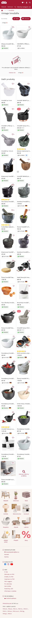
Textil (26, 500)
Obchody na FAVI (9, 574)
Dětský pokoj (6, 541)
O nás (6, 572)
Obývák (16, 527)
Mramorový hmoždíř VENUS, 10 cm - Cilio (13, 252)
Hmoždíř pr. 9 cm (6, 100)
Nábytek (3, 7)
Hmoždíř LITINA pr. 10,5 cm (9, 126)
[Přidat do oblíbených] (29, 27)
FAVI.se (10, 611)
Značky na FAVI (8, 576)
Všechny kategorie (23, 7)
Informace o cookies (10, 591)
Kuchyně (26, 514)
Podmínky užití (8, 588)
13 (13, 210)
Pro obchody (8, 584)
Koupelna (5, 527)
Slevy (26, 540)
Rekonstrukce (16, 514)
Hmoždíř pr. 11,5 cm (7, 151)
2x (25, 351)
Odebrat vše (12, 72)
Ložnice (26, 527)
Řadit (17, 18)
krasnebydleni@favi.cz (12, 552)
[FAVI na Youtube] (11, 564)
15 (13, 185)
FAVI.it (5, 611)
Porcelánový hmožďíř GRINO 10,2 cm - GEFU (14, 378)
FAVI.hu (20, 609)
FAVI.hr (26, 609)
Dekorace (10, 7)
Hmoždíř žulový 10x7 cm (24, 328)
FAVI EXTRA (7, 586)
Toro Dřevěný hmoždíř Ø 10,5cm (10, 302)
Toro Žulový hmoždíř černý (9, 201)
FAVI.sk (5, 609)
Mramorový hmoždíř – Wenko (10, 176)
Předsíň (16, 540)
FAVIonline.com (7, 603)
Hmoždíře (11, 10)
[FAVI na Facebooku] (5, 564)
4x (9, 224)
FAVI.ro (15, 609)
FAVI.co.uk (16, 611)
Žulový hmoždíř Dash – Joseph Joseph (13, 277)
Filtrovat (26, 18)
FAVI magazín (8, 581)
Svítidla (6, 514)
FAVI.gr (5, 613)
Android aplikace (11, 598)
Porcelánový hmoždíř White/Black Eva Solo (14, 454)
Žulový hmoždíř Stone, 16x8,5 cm (11, 328)
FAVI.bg (22, 611)
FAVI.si (10, 613)
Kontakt (6, 554)
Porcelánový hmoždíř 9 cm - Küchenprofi (13, 353)
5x (25, 149)
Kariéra (6, 557)
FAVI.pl (10, 609)
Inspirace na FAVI (9, 579)
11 (29, 134)
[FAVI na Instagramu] (8, 564)
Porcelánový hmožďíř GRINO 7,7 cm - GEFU (14, 404)
